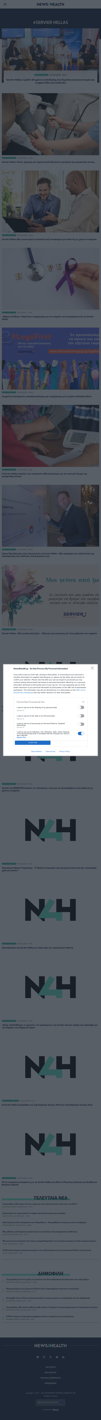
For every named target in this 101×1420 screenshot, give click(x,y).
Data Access (50, 751)
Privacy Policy (64, 751)
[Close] (93, 669)
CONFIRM (32, 743)
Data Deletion (36, 751)
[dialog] (50, 710)
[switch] (81, 707)
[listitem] (50, 702)
